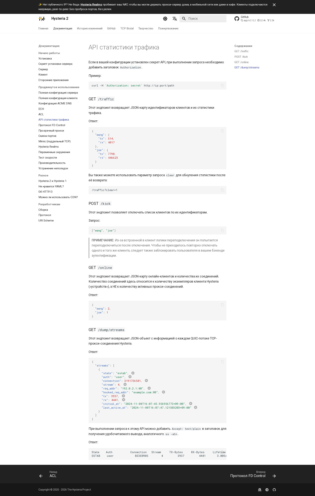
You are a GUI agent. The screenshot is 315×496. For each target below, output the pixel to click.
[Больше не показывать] (274, 4)
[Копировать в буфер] (222, 85)
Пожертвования (168, 28)
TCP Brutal (127, 28)
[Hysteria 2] (42, 19)
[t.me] (267, 489)
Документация (62, 28)
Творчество (145, 28)
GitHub (111, 28)
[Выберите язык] (175, 19)
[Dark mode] (165, 19)
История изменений (89, 28)
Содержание (243, 46)
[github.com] (259, 489)
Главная (43, 28)
